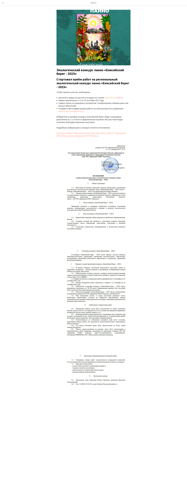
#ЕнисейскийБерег (64, 133)
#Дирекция (121, 133)
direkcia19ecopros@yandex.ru (71, 111)
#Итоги (104, 133)
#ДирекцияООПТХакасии (87, 136)
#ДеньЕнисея (80, 133)
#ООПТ (111, 133)
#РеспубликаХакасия (65, 136)
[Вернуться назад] (3, 3)
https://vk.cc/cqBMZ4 (114, 98)
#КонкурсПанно (93, 133)
